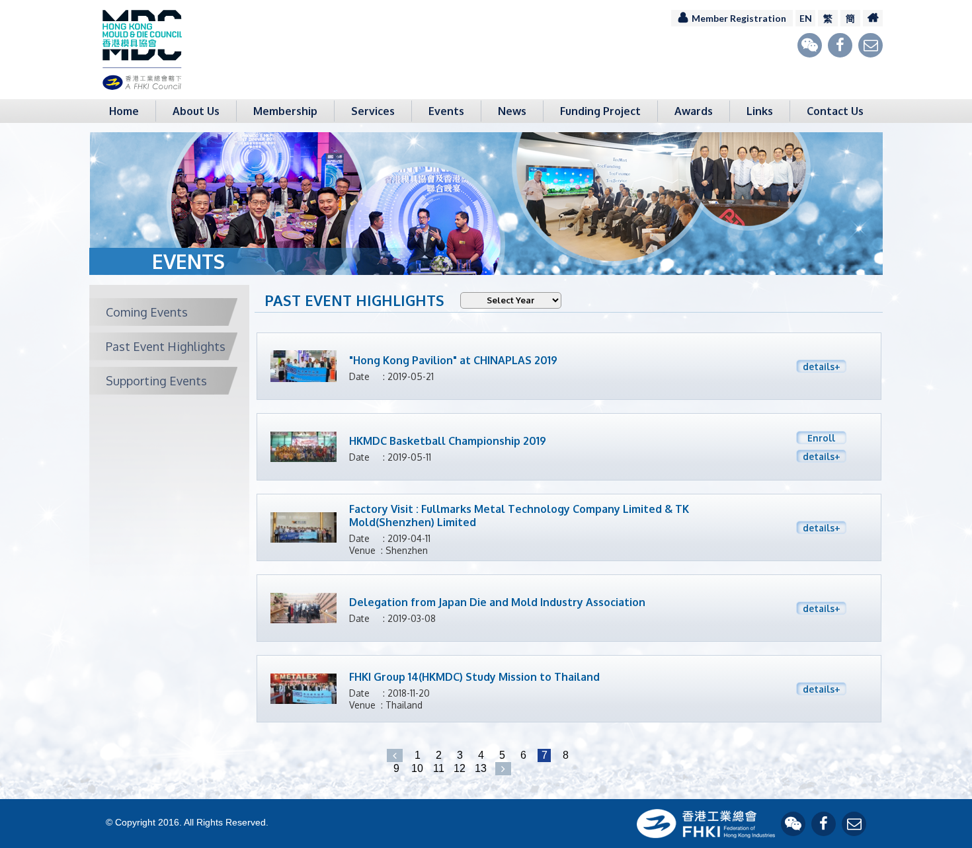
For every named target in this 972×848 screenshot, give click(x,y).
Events (446, 111)
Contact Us (835, 111)
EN (805, 18)
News (512, 111)
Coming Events (147, 312)
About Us (196, 111)
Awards (693, 111)
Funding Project (600, 111)
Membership (285, 111)
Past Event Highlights (165, 346)
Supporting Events (156, 380)
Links (760, 111)
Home (124, 111)
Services (373, 111)
